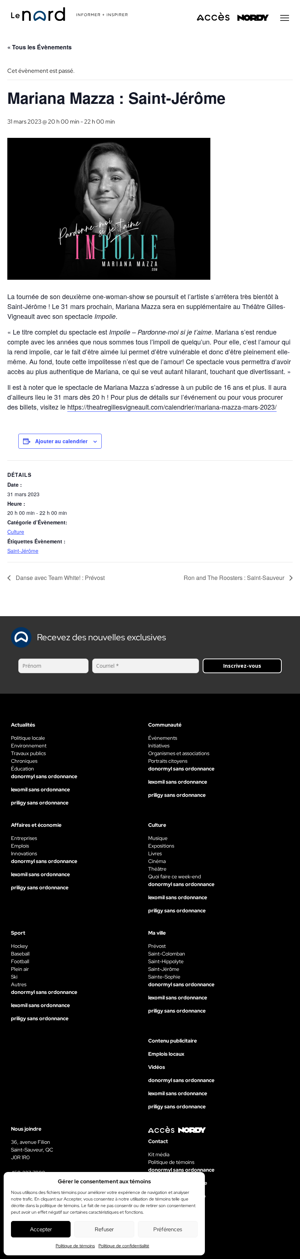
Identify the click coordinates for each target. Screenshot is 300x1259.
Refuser (104, 1229)
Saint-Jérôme (22, 550)
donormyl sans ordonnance (44, 776)
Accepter (41, 1229)
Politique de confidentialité (123, 1246)
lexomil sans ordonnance (40, 789)
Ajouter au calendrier (61, 441)
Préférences (167, 1229)
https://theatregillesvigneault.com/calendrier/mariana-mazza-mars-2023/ (172, 406)
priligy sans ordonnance (39, 802)
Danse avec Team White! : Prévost (59, 577)
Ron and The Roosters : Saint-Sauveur (235, 577)
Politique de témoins (75, 1246)
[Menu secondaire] (284, 18)
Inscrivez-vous (242, 665)
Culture (15, 531)
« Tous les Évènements (39, 47)
